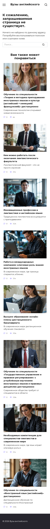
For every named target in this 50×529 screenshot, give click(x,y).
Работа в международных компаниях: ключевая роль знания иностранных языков (24, 265)
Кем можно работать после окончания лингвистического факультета (21, 158)
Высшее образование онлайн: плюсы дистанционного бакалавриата (21, 319)
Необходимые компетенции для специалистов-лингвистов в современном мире (22, 438)
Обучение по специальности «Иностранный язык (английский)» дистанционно (24, 493)
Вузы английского (25, 4)
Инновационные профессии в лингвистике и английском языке (23, 211)
